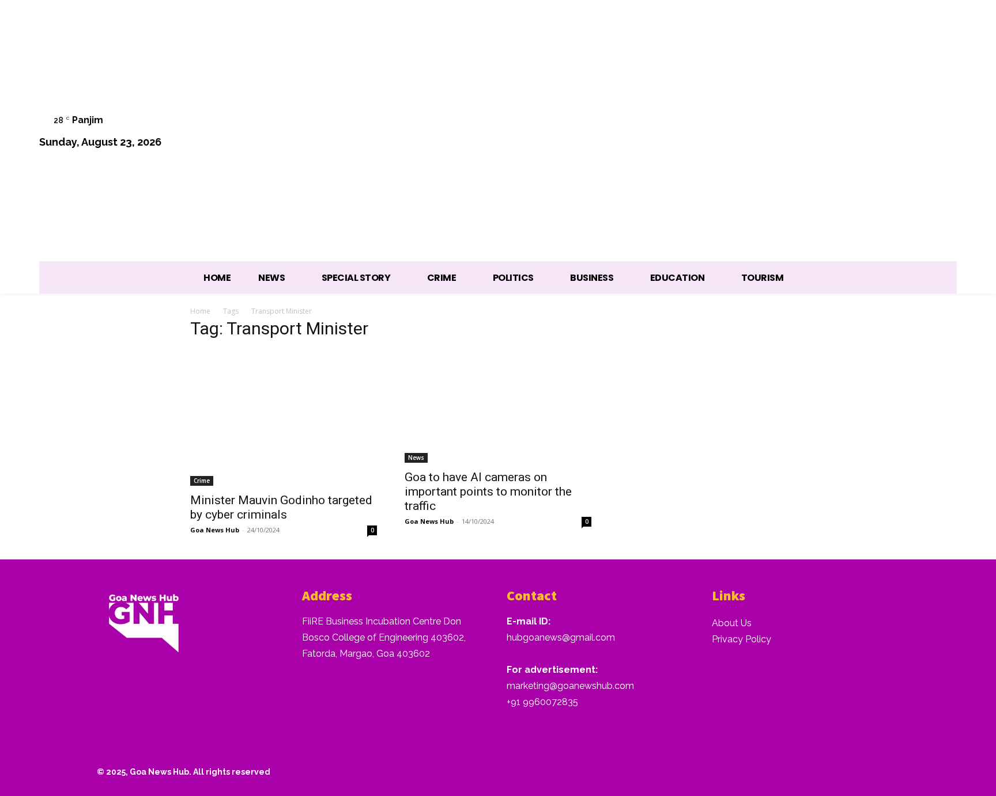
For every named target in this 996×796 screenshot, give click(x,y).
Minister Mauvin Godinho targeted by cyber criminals (281, 507)
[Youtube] (942, 132)
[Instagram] (825, 132)
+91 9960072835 (542, 701)
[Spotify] (854, 132)
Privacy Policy (741, 639)
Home (200, 311)
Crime (202, 481)
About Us (732, 623)
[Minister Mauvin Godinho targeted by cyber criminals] (283, 418)
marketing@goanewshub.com (570, 685)
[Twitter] (884, 132)
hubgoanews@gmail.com (561, 637)
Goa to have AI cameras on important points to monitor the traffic (488, 491)
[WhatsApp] (913, 132)
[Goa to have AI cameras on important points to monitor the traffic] (498, 407)
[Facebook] (796, 132)
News (416, 458)
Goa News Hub (214, 529)
